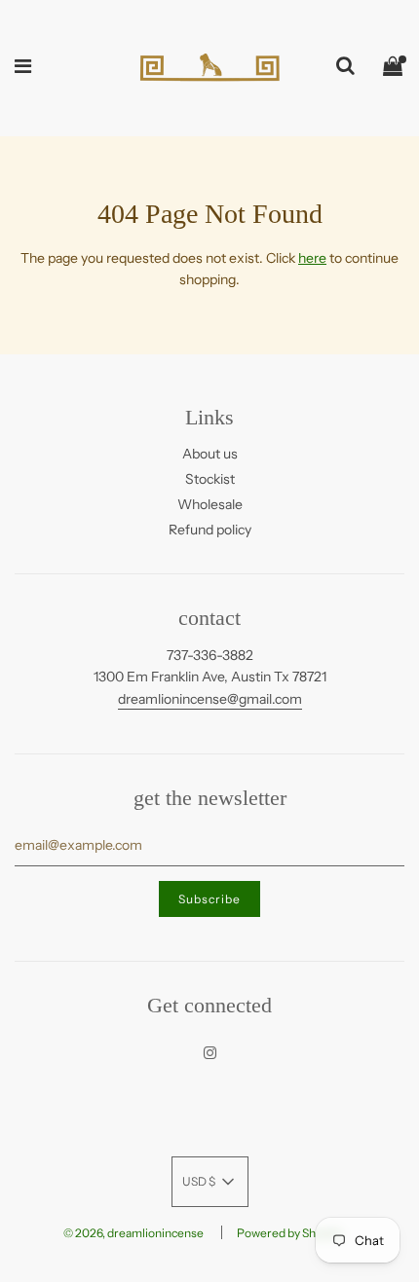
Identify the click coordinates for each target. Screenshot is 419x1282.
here (312, 258)
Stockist (210, 479)
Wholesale (210, 504)
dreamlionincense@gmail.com (210, 699)
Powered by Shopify (289, 1233)
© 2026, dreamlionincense (133, 1233)
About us (210, 453)
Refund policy (210, 529)
